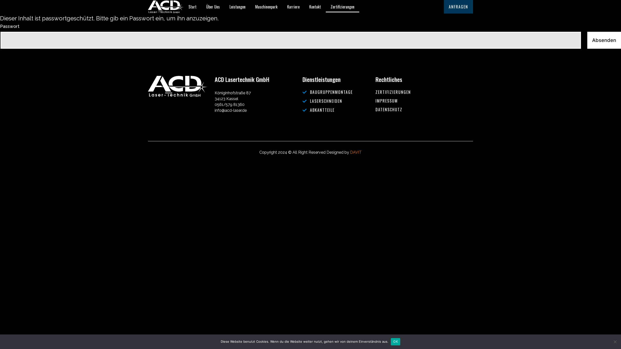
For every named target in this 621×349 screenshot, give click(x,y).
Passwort (9, 26)
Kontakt (315, 7)
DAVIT (356, 152)
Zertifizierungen (342, 7)
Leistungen (237, 7)
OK (395, 341)
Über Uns (213, 7)
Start (192, 7)
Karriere (293, 7)
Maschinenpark (266, 7)
